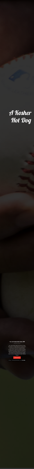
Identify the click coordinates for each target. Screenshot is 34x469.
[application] (17, 360)
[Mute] (22, 360)
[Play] (9, 360)
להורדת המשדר (17, 357)
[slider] (24, 360)
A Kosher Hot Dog (20, 116)
